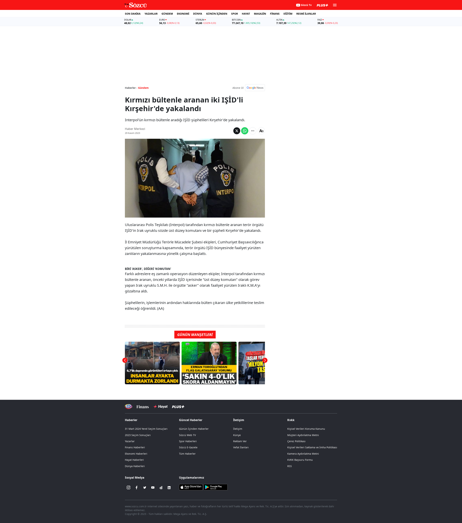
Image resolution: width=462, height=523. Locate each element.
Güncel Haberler (190, 420)
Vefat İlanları (241, 447)
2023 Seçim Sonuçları (138, 435)
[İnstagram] (128, 487)
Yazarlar (130, 441)
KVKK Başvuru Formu (300, 459)
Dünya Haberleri (135, 466)
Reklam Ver (240, 441)
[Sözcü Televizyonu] (128, 406)
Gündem (143, 87)
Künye (237, 435)
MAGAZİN (260, 13)
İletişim (237, 428)
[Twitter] (144, 487)
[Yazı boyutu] (261, 130)
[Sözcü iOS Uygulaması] (191, 487)
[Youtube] (152, 487)
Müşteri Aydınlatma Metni (303, 435)
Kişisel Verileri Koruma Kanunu (306, 428)
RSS (289, 466)
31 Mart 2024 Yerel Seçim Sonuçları (146, 428)
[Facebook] (136, 487)
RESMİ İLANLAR (306, 13)
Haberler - (131, 87)
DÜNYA (197, 13)
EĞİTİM (288, 13)
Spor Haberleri (188, 441)
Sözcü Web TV (187, 435)
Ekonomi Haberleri (136, 453)
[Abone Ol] (255, 87)
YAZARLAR (151, 13)
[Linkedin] (169, 487)
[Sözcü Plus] (178, 406)
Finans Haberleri (135, 447)
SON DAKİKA (133, 13)
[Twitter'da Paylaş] (236, 130)
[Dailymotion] (161, 487)
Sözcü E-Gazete (188, 447)
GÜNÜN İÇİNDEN (216, 13)
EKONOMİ (183, 13)
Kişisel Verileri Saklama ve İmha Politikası (312, 447)
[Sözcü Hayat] (160, 406)
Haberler (131, 420)
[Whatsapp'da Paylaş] (244, 130)
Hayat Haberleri (134, 459)
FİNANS (275, 13)
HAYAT (246, 13)
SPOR (234, 13)
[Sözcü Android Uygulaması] (215, 487)
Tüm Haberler (187, 453)
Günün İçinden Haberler (194, 428)
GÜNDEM (167, 13)
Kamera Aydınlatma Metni (303, 453)
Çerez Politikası (296, 441)
